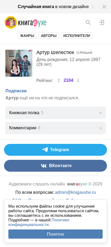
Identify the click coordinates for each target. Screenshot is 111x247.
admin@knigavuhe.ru (75, 192)
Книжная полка (26, 112)
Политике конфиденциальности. (38, 222)
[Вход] (101, 22)
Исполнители (76, 36)
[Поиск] (88, 22)
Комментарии (24, 128)
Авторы (49, 36)
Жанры (27, 36)
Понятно (55, 234)
